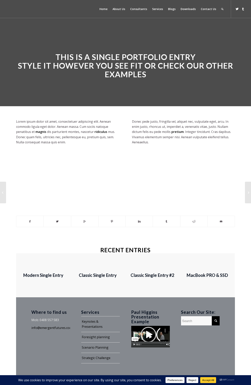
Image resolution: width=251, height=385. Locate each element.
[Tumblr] (243, 9)
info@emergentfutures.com (51, 328)
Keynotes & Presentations (92, 324)
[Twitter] (237, 9)
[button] (150, 336)
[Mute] (167, 344)
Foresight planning (96, 337)
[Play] (134, 344)
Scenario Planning (95, 347)
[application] (150, 337)
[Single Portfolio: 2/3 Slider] (3, 192)
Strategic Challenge (96, 358)
